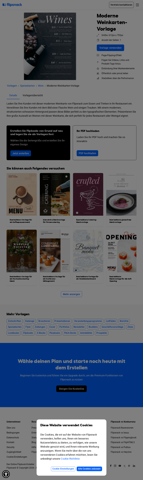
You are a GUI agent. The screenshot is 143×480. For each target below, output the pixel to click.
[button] (6, 474)
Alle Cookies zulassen (89, 468)
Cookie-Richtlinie (70, 458)
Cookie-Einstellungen (63, 468)
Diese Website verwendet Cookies (66, 425)
